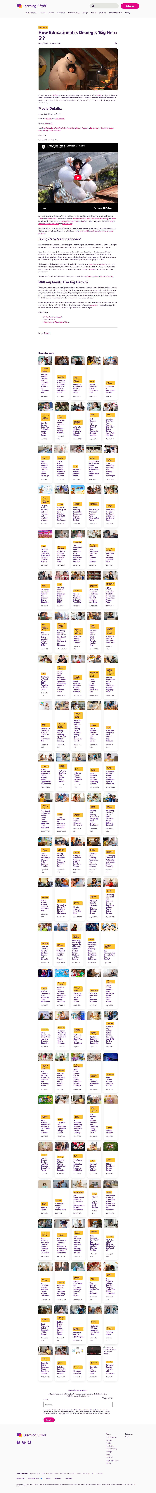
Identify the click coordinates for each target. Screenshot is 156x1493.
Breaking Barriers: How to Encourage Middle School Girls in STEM (61, 595)
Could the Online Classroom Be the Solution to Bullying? (45, 1368)
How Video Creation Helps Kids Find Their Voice (110, 557)
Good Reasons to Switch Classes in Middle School (45, 1329)
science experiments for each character (99, 276)
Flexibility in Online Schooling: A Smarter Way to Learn (61, 556)
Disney (48, 333)
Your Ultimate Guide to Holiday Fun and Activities (94, 1288)
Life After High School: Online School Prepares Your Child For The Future (110, 1035)
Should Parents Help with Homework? (78, 822)
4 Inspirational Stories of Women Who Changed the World (94, 514)
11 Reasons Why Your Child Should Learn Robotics (110, 736)
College (85, 13)
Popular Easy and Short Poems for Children (44, 1474)
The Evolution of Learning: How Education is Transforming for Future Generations (62, 1245)
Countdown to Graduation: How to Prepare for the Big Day (77, 1165)
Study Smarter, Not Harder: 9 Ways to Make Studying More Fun (45, 860)
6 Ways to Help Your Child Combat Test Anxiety (62, 776)
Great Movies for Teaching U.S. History (56, 322)
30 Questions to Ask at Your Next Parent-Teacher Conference (45, 1289)
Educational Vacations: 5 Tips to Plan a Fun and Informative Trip (45, 734)
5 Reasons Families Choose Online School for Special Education (110, 777)
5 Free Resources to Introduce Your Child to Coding (61, 822)
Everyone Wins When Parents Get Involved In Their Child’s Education (62, 1037)
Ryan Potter (46, 128)
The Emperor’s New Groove (81, 219)
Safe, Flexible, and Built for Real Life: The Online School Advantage (45, 468)
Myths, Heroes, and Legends (53, 317)
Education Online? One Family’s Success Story (77, 388)
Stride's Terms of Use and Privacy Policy (86, 1410)
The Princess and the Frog (99, 219)
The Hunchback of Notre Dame (48, 224)
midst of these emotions (97, 264)
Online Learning (73, 13)
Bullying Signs (109, 1333)
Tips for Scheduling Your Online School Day (94, 1040)
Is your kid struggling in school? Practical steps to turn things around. (61, 386)
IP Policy (48, 1478)
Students (102, 13)
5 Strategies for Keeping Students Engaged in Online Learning (78, 1126)
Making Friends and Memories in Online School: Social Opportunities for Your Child (46, 776)
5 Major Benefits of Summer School (110, 1167)
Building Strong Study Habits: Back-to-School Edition (60, 1328)
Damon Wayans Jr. (82, 128)
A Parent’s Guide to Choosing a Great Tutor (110, 639)
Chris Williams (60, 119)
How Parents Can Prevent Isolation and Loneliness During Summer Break (94, 1123)
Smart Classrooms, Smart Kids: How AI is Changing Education (45, 1038)
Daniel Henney (95, 128)
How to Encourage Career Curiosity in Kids (93, 388)
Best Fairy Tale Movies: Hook (93, 1370)
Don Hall (49, 119)
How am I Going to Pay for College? (93, 1167)
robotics (99, 95)
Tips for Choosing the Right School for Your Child (77, 598)
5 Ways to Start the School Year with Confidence (78, 1039)
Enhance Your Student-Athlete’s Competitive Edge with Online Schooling (61, 994)
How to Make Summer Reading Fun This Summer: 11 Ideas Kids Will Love (61, 468)
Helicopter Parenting (77, 1372)
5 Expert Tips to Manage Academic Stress (78, 777)
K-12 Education (31, 13)
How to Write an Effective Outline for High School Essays (94, 734)
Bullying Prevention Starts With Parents (61, 1370)
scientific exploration (88, 269)
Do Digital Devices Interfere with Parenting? (110, 1369)
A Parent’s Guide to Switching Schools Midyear (77, 431)
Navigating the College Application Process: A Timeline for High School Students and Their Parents (76, 950)
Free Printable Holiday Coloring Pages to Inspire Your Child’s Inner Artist (110, 1286)
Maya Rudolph (43, 130)
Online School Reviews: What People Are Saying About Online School (110, 993)
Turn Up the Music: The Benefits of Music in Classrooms (61, 909)
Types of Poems (44, 1208)
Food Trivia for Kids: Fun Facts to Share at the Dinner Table (110, 515)
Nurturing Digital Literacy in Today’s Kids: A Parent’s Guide (61, 1079)
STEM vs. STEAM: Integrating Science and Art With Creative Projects (45, 555)
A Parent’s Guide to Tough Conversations (60, 1206)
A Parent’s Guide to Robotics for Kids (77, 472)
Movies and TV (43, 27)
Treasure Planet (67, 224)
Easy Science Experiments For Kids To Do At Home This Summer (45, 1126)
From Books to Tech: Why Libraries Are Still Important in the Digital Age (45, 1245)
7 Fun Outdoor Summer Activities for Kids (109, 1081)
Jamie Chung (71, 128)
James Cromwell (55, 130)
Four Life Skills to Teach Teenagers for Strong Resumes (61, 1290)
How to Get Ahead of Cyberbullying (78, 1334)
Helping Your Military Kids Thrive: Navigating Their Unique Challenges (94, 817)
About (127, 1437)
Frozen (41, 219)
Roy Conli (48, 123)
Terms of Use (58, 1478)
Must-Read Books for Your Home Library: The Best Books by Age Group (93, 596)
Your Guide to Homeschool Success (110, 389)
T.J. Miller (62, 128)
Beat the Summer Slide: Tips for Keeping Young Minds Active (45, 429)
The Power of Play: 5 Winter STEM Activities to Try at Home (45, 683)
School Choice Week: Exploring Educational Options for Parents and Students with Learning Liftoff (61, 681)
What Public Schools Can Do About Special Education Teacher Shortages (77, 1077)
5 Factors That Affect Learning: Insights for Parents (61, 954)
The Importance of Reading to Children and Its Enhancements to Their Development (78, 1202)
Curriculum (61, 13)
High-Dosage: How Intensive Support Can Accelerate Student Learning (94, 427)
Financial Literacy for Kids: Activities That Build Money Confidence (61, 514)
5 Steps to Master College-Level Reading (95, 1202)
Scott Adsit (54, 128)
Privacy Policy (20, 1478)
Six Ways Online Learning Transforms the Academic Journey (93, 860)
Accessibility (69, 1478)
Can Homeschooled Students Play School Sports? (109, 955)
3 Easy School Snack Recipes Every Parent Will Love (93, 685)
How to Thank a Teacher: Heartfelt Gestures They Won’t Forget (45, 1164)
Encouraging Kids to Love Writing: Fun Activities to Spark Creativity (110, 861)
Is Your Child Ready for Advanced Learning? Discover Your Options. (77, 1288)
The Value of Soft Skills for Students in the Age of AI (110, 1245)
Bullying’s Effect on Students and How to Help (95, 1330)
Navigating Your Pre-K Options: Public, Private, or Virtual (77, 861)
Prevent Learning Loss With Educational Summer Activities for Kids (77, 514)
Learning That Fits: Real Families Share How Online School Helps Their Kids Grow (110, 427)
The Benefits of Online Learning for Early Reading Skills (45, 639)
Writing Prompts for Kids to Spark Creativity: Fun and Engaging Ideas (110, 684)
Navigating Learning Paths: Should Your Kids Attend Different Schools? (110, 817)
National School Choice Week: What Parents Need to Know (93, 638)
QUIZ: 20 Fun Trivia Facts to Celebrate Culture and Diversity (44, 953)
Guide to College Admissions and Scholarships (75, 1474)
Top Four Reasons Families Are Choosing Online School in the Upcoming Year (45, 383)
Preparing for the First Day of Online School (78, 997)
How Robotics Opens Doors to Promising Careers (94, 778)
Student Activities (115, 13)
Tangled (112, 221)
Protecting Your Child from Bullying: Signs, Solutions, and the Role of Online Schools (110, 904)
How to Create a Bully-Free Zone (77, 910)
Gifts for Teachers (109, 1132)
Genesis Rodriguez (107, 128)
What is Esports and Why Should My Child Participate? (45, 996)
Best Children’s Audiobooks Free (94, 1082)
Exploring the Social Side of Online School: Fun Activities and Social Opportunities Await (94, 468)
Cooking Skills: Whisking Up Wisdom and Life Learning (61, 736)
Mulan (84, 221)
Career (93, 13)
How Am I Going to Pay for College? (77, 639)
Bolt (58, 221)
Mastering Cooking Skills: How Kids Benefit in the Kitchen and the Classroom (61, 638)
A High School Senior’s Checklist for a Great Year (45, 905)
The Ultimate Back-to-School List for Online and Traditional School (45, 1078)
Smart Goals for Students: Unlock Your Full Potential (77, 686)
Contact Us (129, 1434)
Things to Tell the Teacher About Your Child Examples (61, 1165)
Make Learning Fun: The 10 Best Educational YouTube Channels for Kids (94, 1243)
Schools (42, 13)
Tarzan (113, 219)
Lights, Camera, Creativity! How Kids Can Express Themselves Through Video (110, 595)
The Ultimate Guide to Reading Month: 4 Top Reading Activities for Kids (77, 1244)
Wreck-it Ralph (51, 219)
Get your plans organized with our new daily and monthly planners (44, 513)
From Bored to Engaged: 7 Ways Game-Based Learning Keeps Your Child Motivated (45, 819)
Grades (51, 13)
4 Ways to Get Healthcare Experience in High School (62, 1127)
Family (127, 13)
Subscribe (130, 6)
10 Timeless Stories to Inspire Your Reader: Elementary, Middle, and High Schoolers (110, 1202)
